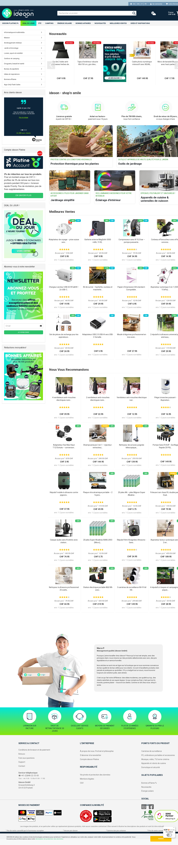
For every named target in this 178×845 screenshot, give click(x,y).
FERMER (161, 839)
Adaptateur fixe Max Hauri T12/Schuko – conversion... (64, 446)
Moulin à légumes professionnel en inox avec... (131, 335)
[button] (51, 65)
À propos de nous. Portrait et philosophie (97, 751)
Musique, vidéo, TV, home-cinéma (155, 759)
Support (21, 762)
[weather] (153, 13)
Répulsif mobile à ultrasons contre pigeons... (64, 493)
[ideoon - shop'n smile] (27, 13)
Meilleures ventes (118, 23)
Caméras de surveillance (151, 751)
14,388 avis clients (23, 133)
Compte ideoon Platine (89, 759)
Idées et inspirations (140, 23)
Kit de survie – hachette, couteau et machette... (97, 288)
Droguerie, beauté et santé (14, 64)
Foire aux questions (26, 758)
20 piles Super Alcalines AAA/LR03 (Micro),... (97, 541)
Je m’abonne (23, 332)
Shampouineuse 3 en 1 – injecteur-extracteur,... (97, 446)
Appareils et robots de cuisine (153, 763)
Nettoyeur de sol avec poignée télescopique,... (131, 446)
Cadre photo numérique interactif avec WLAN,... (142, 63)
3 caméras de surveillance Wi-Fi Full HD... (131, 588)
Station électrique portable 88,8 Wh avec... (97, 588)
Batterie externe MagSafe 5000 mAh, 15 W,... (98, 240)
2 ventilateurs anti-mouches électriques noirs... (97, 398)
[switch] (169, 835)
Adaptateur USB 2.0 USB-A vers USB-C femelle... (97, 335)
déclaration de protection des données (49, 839)
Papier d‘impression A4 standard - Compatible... (132, 288)
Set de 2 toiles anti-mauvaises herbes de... (60, 63)
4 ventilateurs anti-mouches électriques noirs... (64, 398)
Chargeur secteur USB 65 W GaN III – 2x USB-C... (64, 288)
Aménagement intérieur (13, 43)
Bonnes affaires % (149, 783)
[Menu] (173, 828)
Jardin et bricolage (11, 48)
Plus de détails (23, 117)
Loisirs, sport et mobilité (13, 53)
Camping (49, 23)
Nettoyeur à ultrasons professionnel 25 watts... (64, 588)
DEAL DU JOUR (28, 23)
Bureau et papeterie (11, 69)
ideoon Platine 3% (10, 23)
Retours (21, 754)
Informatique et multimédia (14, 32)
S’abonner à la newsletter (90, 755)
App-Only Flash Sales (12, 85)
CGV (82, 783)
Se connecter (157, 4)
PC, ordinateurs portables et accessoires (158, 755)
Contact (21, 766)
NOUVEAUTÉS (100, 23)
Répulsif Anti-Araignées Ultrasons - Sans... (131, 541)
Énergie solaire (64, 23)
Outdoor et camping (11, 58)
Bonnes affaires (83, 23)
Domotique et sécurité (150, 767)
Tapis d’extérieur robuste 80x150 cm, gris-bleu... (87, 63)
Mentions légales (87, 779)
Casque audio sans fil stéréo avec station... (64, 541)
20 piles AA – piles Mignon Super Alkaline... (131, 493)
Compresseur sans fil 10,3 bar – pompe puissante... (132, 240)
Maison (7, 38)
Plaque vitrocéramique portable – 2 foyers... (97, 493)
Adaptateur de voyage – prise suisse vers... (64, 240)
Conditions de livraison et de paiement (34, 750)
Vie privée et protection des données (95, 775)
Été (39, 23)
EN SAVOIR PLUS (23, 195)
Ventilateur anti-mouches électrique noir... (132, 398)
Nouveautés (146, 787)
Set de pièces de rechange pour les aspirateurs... (63, 335)
